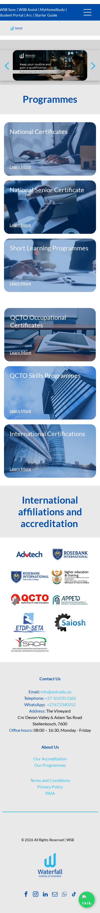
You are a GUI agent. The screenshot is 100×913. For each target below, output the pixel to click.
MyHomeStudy (52, 9)
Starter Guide (46, 15)
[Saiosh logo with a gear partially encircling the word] (70, 622)
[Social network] (64, 895)
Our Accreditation (50, 758)
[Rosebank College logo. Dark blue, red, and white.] (70, 554)
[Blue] (30, 554)
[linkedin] (45, 895)
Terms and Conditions (50, 780)
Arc (29, 15)
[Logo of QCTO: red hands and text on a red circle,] (30, 600)
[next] (93, 65)
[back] (6, 65)
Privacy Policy (50, 786)
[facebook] (26, 895)
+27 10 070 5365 (60, 698)
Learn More (20, 224)
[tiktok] (74, 895)
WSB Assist (28, 9)
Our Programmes (50, 765)
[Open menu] (87, 12)
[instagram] (35, 895)
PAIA (50, 793)
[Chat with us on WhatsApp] (87, 900)
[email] (55, 895)
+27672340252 (61, 704)
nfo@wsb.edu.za (56, 691)
